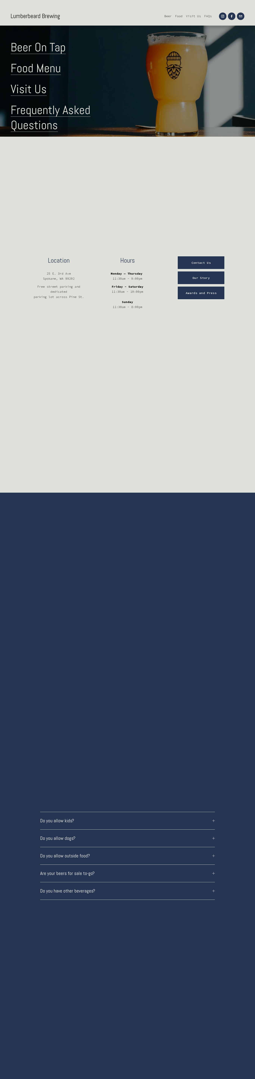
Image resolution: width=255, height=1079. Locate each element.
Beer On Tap (38, 47)
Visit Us (193, 16)
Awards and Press (201, 293)
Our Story (201, 278)
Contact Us (201, 263)
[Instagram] (222, 16)
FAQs (208, 16)
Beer (168, 16)
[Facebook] (231, 16)
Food (179, 16)
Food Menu (36, 68)
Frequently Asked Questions (50, 117)
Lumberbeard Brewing (35, 16)
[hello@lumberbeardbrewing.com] (240, 16)
